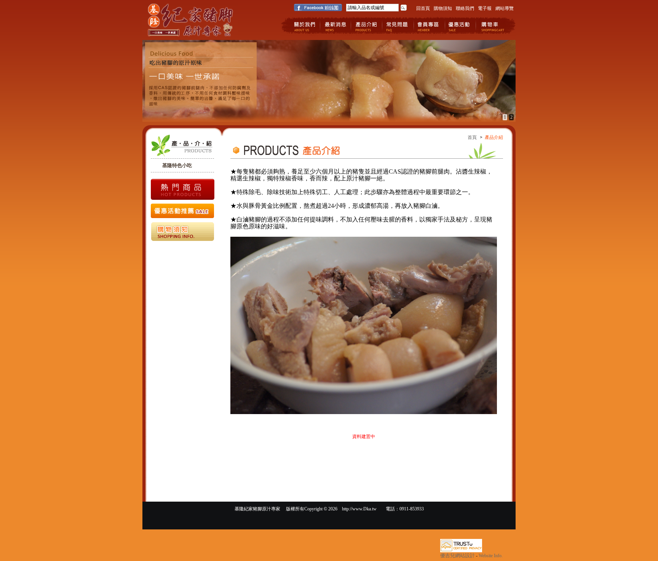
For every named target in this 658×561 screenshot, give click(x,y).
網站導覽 (504, 8)
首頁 (472, 137)
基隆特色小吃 (177, 165)
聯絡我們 (465, 8)
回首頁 (423, 8)
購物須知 (443, 8)
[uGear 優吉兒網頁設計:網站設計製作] (461, 550)
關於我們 (304, 25)
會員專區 (429, 25)
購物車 (492, 25)
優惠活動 (460, 25)
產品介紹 (367, 25)
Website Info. (491, 555)
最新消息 (335, 25)
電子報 (485, 8)
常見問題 (398, 25)
